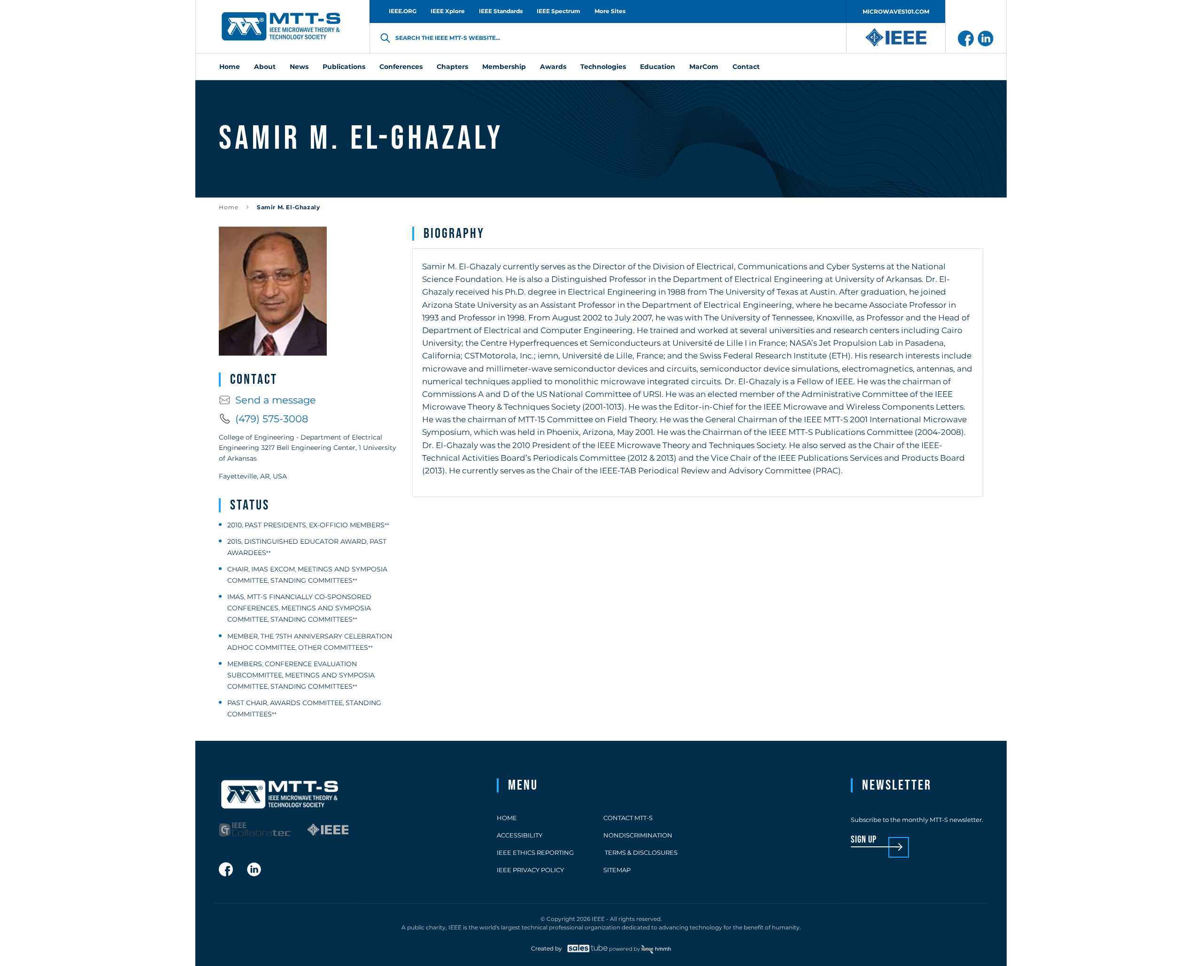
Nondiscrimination (637, 835)
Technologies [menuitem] (603, 66)
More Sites (609, 11)
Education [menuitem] (657, 66)
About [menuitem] (265, 66)
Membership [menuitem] (504, 66)
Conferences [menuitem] (401, 66)
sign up (864, 840)
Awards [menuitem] (553, 66)
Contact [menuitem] (746, 66)
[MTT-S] (281, 27)
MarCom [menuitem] (703, 66)
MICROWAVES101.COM (896, 11)
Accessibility (519, 835)
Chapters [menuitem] (452, 66)
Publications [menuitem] (344, 66)
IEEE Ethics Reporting (535, 852)
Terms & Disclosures (640, 852)
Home (229, 207)
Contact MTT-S (628, 817)
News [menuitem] (299, 66)
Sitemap (617, 870)
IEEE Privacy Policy (530, 870)
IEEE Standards (501, 11)
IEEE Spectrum (558, 11)
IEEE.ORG (402, 11)
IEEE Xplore (448, 11)
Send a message (275, 400)
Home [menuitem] (229, 66)
